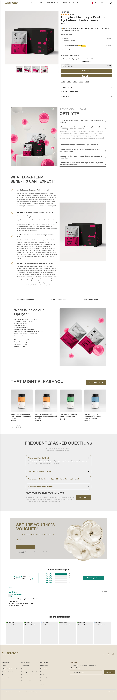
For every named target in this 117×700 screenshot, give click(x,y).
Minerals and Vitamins (8, 672)
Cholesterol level (25, 678)
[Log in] (106, 3)
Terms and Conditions (19, 692)
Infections (43, 675)
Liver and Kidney (44, 678)
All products (96, 382)
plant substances (6, 675)
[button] (94, 2)
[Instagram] (108, 654)
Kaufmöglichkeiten (67, 35)
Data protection (6, 692)
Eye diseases (24, 675)
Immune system (25, 663)
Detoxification (44, 663)
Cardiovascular (44, 672)
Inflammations (44, 666)
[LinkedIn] (113, 654)
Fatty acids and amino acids (9, 669)
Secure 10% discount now (25, 547)
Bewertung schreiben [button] (93, 578)
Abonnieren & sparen (75, 46)
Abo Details (68, 50)
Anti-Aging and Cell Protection (29, 672)
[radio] (63, 38)
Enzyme (4, 666)
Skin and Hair (43, 669)
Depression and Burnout (27, 681)
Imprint (30, 692)
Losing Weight (25, 666)
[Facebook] (104, 654)
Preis (66, 38)
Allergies (23, 669)
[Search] (102, 3)
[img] (12, 592)
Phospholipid (5, 678)
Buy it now (86, 76)
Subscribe (109, 672)
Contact (83, 497)
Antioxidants (5, 663)
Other (3, 681)
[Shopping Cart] (111, 3)
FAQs (41, 681)
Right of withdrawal (40, 692)
